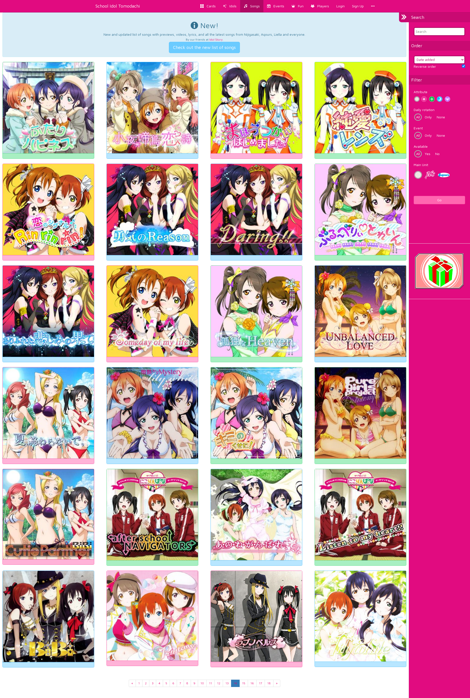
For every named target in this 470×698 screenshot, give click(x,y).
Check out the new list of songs (204, 47)
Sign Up (358, 6)
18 (269, 683)
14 (235, 683)
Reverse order (425, 66)
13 (227, 683)
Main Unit (421, 165)
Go (439, 200)
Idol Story (216, 39)
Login (340, 6)
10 (202, 683)
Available (421, 146)
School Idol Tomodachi (117, 6)
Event (418, 128)
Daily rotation (424, 110)
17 (260, 683)
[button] (297, 6)
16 (252, 683)
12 (218, 683)
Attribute (420, 92)
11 (210, 683)
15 (243, 683)
